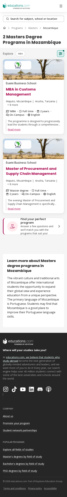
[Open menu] (61, 6)
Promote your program (16, 423)
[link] (50, 28)
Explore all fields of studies (18, 449)
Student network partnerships (20, 430)
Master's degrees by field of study (22, 456)
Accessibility (50, 488)
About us (8, 416)
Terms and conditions (14, 488)
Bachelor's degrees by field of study (23, 463)
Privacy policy (35, 488)
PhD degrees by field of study (20, 471)
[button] (20, 53)
